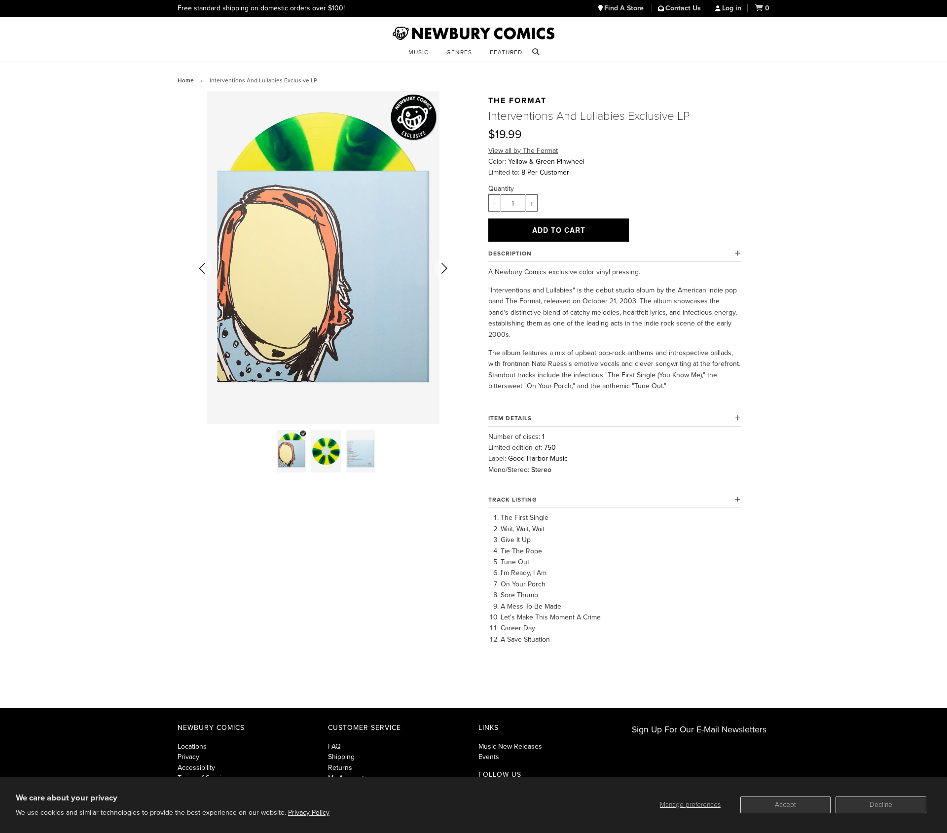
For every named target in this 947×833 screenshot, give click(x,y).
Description (510, 253)
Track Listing (512, 499)
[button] (202, 268)
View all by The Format (523, 150)
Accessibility (196, 767)
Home (186, 80)
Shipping (341, 757)
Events (488, 757)
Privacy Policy (308, 812)
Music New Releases (510, 746)
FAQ (334, 746)
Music (418, 52)
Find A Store (625, 8)
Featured (506, 52)
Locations (192, 746)
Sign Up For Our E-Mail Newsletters (699, 729)
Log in (731, 8)
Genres (459, 52)
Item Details (510, 418)
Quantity (501, 188)
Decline (881, 804)
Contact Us (684, 8)
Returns (340, 767)
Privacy (188, 757)
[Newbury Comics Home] (473, 33)
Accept (785, 804)
